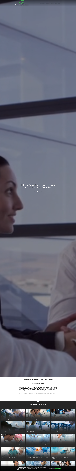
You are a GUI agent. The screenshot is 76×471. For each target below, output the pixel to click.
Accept (59, 468)
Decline (52, 468)
